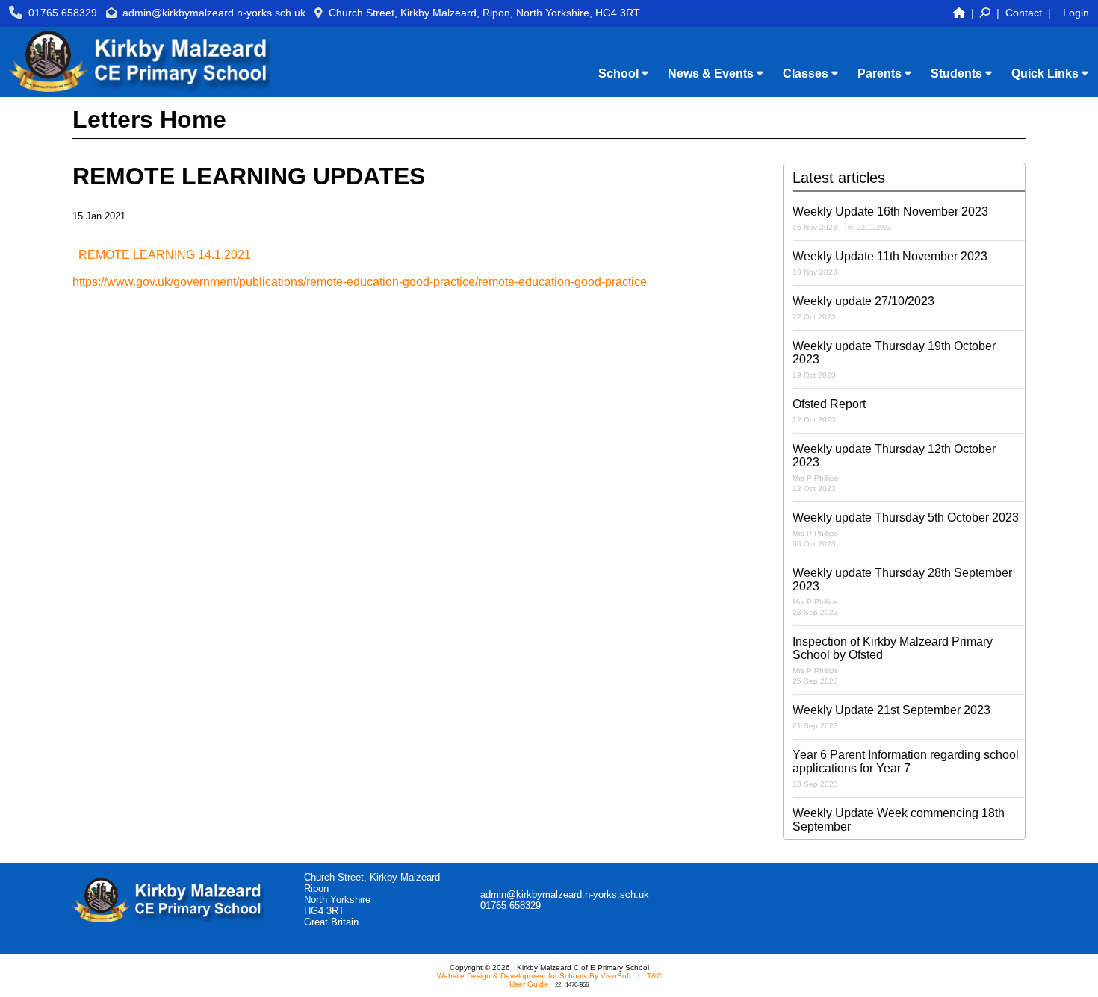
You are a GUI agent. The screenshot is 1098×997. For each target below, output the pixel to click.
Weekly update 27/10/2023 (863, 308)
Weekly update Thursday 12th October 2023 (894, 468)
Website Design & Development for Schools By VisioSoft (534, 976)
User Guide (528, 984)
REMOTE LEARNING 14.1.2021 (164, 255)
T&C (654, 976)
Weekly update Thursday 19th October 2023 (894, 359)
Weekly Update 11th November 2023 (890, 263)
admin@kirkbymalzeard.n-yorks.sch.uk (213, 13)
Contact (1023, 13)
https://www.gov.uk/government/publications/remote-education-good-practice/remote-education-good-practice (359, 281)
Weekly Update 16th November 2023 (890, 218)
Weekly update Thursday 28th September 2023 (902, 591)
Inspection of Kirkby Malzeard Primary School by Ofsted (893, 660)
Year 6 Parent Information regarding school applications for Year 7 (906, 768)
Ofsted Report (829, 411)
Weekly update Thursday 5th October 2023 (906, 529)
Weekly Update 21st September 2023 (891, 717)
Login (1076, 13)
